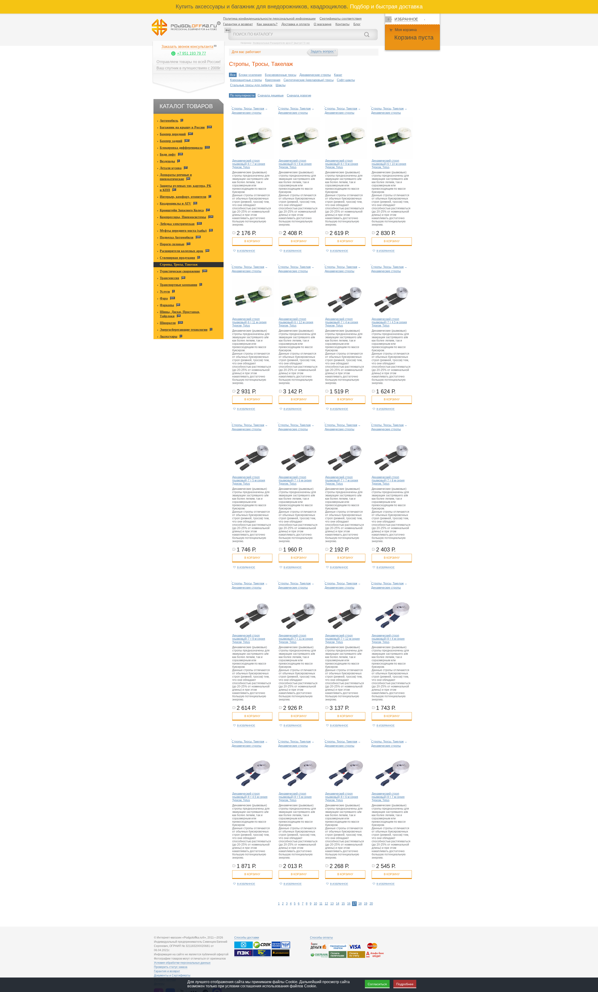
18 (360, 903)
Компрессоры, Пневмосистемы (183, 217)
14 (337, 903)
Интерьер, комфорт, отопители (183, 197)
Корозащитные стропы (246, 80)
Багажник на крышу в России (182, 127)
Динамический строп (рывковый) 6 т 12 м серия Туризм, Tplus (296, 322)
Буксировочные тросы (280, 75)
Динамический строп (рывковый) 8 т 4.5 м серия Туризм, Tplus (249, 797)
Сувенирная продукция (177, 258)
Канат (338, 75)
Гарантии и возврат (238, 24)
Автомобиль (169, 120)
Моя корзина (406, 30)
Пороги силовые (172, 244)
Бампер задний (171, 141)
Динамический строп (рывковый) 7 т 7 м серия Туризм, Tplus (341, 480)
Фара (164, 298)
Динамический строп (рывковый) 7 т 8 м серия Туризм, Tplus (388, 480)
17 (354, 903)
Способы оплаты (321, 937)
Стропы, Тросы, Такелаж (179, 264)
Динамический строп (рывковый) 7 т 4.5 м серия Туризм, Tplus (389, 322)
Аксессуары (168, 336)
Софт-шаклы (346, 80)
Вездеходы (167, 161)
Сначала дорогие (299, 95)
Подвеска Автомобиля (176, 237)
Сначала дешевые (271, 95)
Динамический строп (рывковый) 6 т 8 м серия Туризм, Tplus (295, 164)
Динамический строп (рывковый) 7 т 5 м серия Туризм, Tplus (248, 480)
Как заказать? (267, 24)
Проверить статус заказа (170, 967)
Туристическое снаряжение (180, 271)
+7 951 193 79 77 (191, 53)
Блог (356, 24)
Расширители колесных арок (181, 251)
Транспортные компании (178, 285)
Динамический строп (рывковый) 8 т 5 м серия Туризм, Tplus (295, 797)
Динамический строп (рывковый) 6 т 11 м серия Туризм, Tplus (249, 322)
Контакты (342, 24)
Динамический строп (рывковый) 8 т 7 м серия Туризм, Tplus (388, 797)
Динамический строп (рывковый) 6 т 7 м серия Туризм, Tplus (248, 164)
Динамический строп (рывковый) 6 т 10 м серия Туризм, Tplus (389, 164)
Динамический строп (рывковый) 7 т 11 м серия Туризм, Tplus (296, 639)
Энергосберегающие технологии (183, 329)
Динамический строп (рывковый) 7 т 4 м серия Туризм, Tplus (341, 322)
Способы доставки (246, 937)
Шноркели (168, 323)
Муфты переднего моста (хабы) (183, 230)
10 (315, 903)
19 (365, 903)
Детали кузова (171, 168)
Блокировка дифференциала (181, 147)
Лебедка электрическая (177, 224)
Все (232, 75)
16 (348, 903)
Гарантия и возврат (167, 971)
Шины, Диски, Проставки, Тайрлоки (180, 314)
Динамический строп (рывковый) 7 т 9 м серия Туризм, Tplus (248, 639)
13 (332, 903)
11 (320, 903)
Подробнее (404, 984)
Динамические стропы (315, 75)
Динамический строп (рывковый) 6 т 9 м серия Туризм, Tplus (341, 164)
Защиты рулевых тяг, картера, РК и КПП (185, 188)
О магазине (322, 24)
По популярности (242, 95)
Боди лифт (168, 154)
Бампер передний (173, 134)
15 (343, 903)
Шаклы (280, 85)
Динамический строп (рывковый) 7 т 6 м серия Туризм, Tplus (295, 480)
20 (371, 903)
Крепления (272, 80)
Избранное (406, 19)
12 (326, 903)
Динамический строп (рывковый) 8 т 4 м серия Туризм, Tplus (388, 639)
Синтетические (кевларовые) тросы (309, 80)
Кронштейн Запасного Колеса (182, 210)
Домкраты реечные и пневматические (176, 177)
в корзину (252, 241)
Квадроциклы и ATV (175, 203)
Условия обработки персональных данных (182, 962)
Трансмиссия (169, 278)
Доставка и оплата (295, 24)
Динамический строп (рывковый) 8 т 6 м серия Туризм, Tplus (341, 797)
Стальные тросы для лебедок (251, 85)
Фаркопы (167, 305)
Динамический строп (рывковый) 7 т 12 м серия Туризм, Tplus (342, 639)
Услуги (165, 291)
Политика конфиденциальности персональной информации (269, 18)
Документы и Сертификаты (172, 975)
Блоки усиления (250, 75)
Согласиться (377, 984)
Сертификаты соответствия (341, 18)
